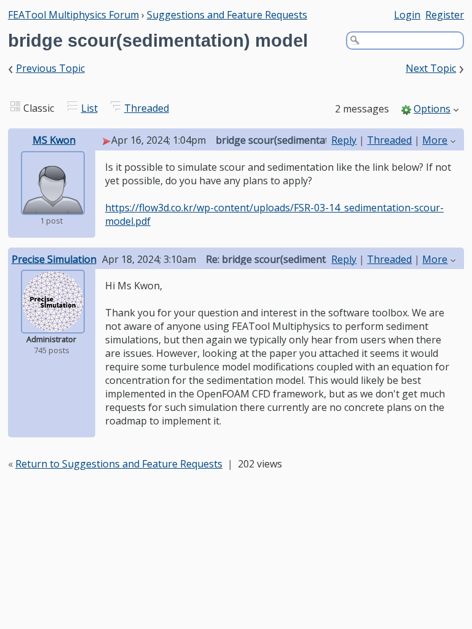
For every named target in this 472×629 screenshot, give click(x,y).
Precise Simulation (54, 259)
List (89, 108)
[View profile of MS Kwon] (53, 206)
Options (432, 108)
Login (407, 14)
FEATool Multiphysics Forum (73, 14)
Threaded (146, 108)
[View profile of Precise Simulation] (53, 325)
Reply (343, 140)
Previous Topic (50, 68)
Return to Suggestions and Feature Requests (118, 464)
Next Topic (431, 68)
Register (444, 14)
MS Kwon (54, 140)
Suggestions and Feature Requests (227, 14)
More (434, 140)
